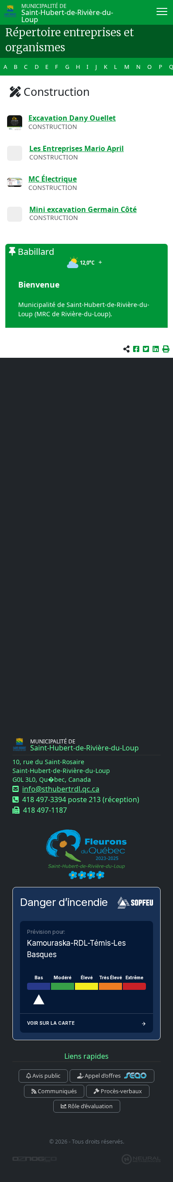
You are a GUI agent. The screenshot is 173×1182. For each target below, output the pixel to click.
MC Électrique (52, 179)
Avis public (45, 1076)
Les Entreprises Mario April (76, 148)
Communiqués (56, 1091)
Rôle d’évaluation (90, 1106)
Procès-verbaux (120, 1091)
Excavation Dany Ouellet (72, 118)
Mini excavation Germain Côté (83, 209)
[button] (165, 349)
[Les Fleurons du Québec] (86, 855)
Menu (162, 10)
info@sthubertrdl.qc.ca (60, 789)
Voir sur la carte (51, 1023)
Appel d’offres (102, 1076)
